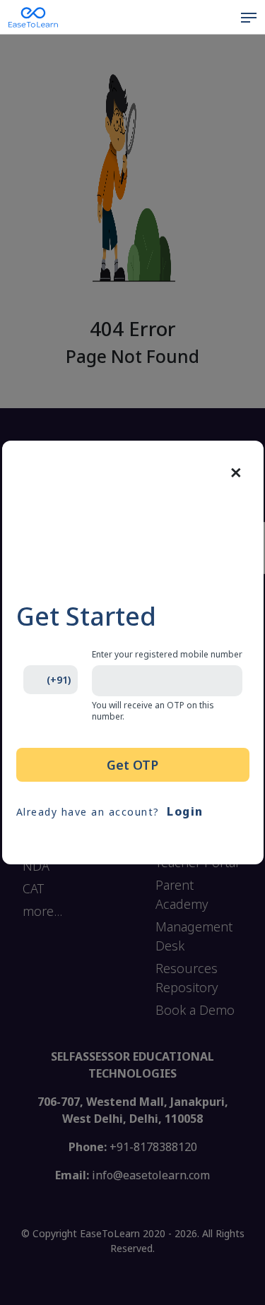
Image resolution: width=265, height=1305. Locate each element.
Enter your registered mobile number (167, 654)
